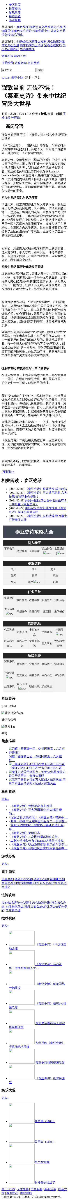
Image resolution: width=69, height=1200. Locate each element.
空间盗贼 (47, 632)
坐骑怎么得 (55, 27)
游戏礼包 (7, 56)
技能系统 (47, 686)
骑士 (53, 569)
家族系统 (22, 664)
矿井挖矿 (9, 598)
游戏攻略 (15, 12)
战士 (13, 569)
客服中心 (12, 1193)
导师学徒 (9, 673)
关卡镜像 (9, 609)
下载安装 (9, 548)
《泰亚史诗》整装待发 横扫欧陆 (46, 488)
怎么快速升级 (56, 41)
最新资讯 (15, 8)
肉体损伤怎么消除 (31, 45)
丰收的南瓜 (34, 632)
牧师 (34, 575)
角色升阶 (22, 684)
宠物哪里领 (56, 879)
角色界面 (23, 27)
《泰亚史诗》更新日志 (25, 832)
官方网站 (33, 62)
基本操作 (34, 551)
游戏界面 (22, 551)
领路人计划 (22, 643)
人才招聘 (23, 1189)
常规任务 (22, 611)
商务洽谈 (50, 1189)
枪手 (30, 582)
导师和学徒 (27, 49)
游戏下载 (20, 56)
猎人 (13, 582)
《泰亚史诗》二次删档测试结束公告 (34, 836)
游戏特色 (47, 548)
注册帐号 (7, 62)
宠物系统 (34, 664)
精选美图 (15, 16)
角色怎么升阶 (23, 30)
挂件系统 (9, 686)
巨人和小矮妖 (9, 643)
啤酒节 (59, 629)
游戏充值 (20, 62)
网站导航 (26, 1193)
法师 (13, 575)
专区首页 (15, 4)
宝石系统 (47, 675)
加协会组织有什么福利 (31, 41)
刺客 (55, 582)
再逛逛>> (8, 471)
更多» (5, 799)
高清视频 (15, 20)
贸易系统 (9, 661)
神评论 (15, 117)
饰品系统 (59, 675)
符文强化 (22, 675)
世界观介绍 (59, 551)
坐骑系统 (47, 664)
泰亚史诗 (17, 77)
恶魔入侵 (22, 632)
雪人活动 (47, 643)
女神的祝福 (34, 643)
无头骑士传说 (59, 643)
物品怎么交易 (38, 27)
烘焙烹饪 (47, 600)
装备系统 (34, 675)
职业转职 (34, 686)
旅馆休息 (59, 600)
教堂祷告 (34, 600)
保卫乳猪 (9, 629)
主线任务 (59, 611)
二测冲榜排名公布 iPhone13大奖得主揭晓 (36, 840)
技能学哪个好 (41, 30)
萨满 (55, 575)
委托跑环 (34, 611)
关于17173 (8, 1189)
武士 (34, 569)
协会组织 (59, 664)
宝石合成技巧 (53, 45)
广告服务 (36, 1189)
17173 (5, 77)
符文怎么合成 (10, 45)
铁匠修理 (22, 600)
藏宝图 (47, 611)
